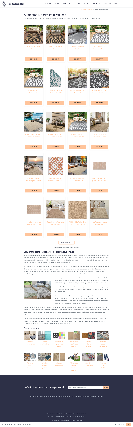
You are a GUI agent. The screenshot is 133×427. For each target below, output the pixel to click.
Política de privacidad (68, 420)
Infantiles (97, 4)
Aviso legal (55, 420)
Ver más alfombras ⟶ (66, 243)
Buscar (106, 387)
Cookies (79, 420)
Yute (115, 4)
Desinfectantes (46, 4)
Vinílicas (107, 4)
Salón (57, 4)
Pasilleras (77, 4)
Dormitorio (66, 4)
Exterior (87, 4)
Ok (129, 424)
